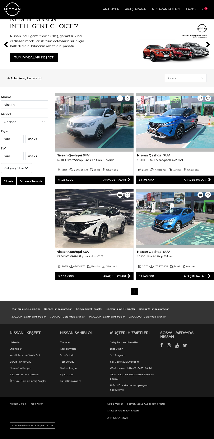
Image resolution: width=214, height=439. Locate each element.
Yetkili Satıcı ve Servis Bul (25, 355)
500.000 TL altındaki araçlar (28, 316)
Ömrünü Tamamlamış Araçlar (28, 381)
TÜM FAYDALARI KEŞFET (43, 57)
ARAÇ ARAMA (135, 9)
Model (6, 114)
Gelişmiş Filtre (14, 168)
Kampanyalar (68, 348)
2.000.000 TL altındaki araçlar (147, 316)
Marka (6, 97)
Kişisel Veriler (115, 403)
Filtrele (8, 181)
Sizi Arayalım (117, 355)
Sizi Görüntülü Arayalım (124, 361)
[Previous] (5, 44)
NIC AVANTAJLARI (166, 9)
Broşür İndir (67, 355)
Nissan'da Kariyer (20, 368)
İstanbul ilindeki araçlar (25, 309)
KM (3, 148)
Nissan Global (18, 403)
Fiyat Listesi (67, 374)
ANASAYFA (111, 9)
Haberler (15, 342)
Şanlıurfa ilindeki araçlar (154, 309)
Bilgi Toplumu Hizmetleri (25, 374)
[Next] (208, 44)
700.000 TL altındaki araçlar (67, 316)
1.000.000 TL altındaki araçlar (107, 316)
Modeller (65, 342)
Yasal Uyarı (37, 403)
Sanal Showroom (70, 381)
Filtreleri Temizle (30, 181)
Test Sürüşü (67, 361)
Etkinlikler (16, 348)
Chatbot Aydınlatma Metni (123, 410)
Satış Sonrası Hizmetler (124, 342)
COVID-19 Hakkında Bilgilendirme (32, 425)
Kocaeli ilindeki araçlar (58, 309)
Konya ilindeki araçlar (89, 309)
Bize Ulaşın (116, 348)
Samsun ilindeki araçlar (121, 309)
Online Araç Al (68, 368)
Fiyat (5, 131)
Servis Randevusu (20, 361)
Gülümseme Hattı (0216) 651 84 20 (131, 368)
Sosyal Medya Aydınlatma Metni (146, 403)
